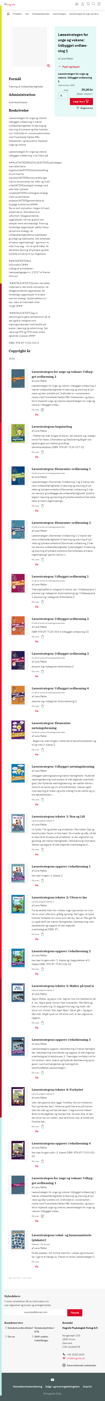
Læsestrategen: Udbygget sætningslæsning (63, 766)
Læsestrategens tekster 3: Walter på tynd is (63, 986)
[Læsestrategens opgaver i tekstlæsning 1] (18, 873)
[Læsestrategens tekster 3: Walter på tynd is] (18, 992)
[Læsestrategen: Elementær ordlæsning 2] (18, 529)
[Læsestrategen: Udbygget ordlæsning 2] (18, 625)
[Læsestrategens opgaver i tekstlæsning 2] (18, 958)
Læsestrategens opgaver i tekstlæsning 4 (61, 1143)
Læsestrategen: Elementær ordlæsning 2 (61, 523)
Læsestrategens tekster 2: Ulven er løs (59, 897)
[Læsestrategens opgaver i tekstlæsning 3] (18, 1046)
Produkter (17, 14)
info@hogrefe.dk (76, 1358)
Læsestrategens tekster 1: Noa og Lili (58, 816)
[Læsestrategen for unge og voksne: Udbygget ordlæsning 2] (18, 378)
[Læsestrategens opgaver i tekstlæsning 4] (18, 1150)
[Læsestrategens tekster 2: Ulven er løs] (18, 904)
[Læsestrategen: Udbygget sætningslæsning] (18, 773)
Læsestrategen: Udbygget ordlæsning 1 (60, 576)
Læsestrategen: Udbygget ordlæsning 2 (60, 619)
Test (27, 14)
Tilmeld (75, 1312)
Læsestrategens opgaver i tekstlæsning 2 (61, 951)
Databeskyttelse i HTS (44, 1329)
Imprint (87, 1386)
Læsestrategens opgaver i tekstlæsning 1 (61, 866)
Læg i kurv (79, 101)
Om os (11, 1336)
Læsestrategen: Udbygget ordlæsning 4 (60, 688)
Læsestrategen (59, 14)
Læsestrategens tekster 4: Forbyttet (57, 1089)
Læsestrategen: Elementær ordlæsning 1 (61, 469)
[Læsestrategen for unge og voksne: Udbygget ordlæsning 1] (18, 1185)
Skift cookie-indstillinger (41, 1338)
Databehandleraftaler (20, 1327)
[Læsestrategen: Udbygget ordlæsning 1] (18, 583)
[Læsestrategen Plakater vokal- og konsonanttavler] (18, 1239)
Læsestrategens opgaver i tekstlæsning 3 (61, 1040)
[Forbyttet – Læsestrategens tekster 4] (18, 1096)
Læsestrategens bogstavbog (52, 426)
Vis (36, 414)
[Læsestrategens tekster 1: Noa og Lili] (18, 823)
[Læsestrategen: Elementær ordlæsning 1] (18, 475)
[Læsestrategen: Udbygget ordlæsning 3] (18, 660)
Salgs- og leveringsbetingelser (62, 1386)
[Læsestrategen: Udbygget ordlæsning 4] (18, 695)
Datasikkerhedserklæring (27, 1386)
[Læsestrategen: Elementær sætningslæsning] (18, 730)
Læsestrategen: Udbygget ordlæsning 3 (60, 653)
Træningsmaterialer (41, 14)
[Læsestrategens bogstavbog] (18, 433)
